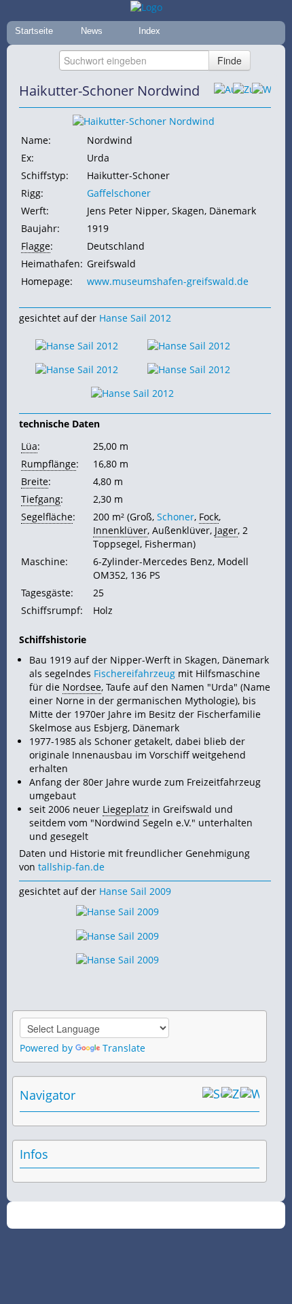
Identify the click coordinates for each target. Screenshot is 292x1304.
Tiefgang (40, 499)
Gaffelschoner (119, 193)
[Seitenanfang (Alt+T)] (211, 1095)
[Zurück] (242, 90)
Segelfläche (47, 516)
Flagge (35, 245)
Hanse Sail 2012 (135, 317)
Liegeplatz (126, 809)
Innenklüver (120, 530)
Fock (209, 516)
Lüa (29, 446)
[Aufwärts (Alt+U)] (223, 90)
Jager (226, 530)
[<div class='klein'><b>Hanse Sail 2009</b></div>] (143, 120)
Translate (124, 1047)
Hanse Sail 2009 (135, 891)
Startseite (34, 31)
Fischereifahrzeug (134, 673)
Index (149, 31)
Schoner (175, 516)
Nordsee (81, 686)
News (92, 31)
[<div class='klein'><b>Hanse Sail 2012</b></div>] (76, 344)
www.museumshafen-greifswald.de (168, 281)
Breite (34, 481)
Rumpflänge (48, 463)
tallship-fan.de (71, 866)
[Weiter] (261, 90)
